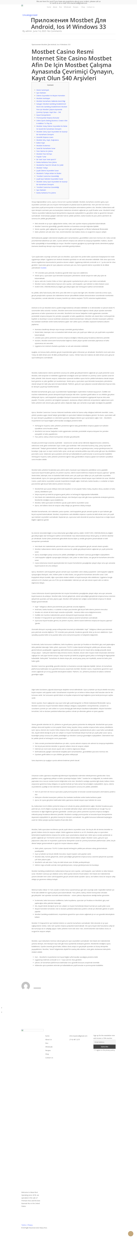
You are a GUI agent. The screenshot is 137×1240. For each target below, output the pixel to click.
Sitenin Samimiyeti (42, 90)
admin (28, 31)
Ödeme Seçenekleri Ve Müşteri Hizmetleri (50, 96)
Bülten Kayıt (40, 143)
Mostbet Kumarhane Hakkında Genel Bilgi (50, 101)
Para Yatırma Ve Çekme (44, 151)
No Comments (54, 31)
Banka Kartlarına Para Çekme (46, 162)
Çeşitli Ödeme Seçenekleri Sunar (47, 171)
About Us (48, 1039)
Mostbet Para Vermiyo (44, 154)
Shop (47, 1054)
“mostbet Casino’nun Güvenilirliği (47, 176)
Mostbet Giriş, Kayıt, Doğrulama (47, 140)
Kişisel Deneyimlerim (43, 115)
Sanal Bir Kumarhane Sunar (45, 148)
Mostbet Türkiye (42, 168)
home (47, 1036)
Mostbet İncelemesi (43, 146)
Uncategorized (29, 15)
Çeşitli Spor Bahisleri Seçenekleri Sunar (49, 179)
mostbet (43, 268)
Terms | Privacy (27, 1225)
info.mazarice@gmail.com (76, 3)
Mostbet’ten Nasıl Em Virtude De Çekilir (49, 165)
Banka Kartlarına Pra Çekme (46, 193)
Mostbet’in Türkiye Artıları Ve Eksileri (48, 173)
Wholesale (49, 1047)
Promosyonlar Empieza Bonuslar (47, 118)
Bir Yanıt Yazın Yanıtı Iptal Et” (46, 159)
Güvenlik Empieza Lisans (44, 137)
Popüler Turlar (41, 157)
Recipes (48, 1050)
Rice (46, 1043)
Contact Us (49, 1058)
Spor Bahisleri (41, 93)
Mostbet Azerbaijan (43, 98)
